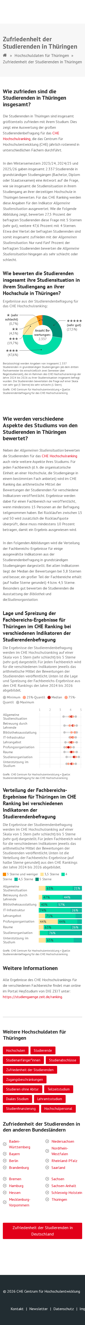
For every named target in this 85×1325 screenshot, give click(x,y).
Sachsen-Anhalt (63, 1185)
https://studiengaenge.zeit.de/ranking (32, 996)
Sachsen (57, 1178)
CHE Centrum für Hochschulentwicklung (48, 1291)
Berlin (13, 1160)
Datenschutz (63, 1308)
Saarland (58, 1167)
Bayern (14, 1153)
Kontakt (17, 1308)
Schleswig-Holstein (66, 1192)
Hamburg (16, 1185)
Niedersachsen (62, 1141)
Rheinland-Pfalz (64, 1160)
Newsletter (38, 1308)
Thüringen (59, 1199)
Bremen (15, 1178)
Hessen (15, 1192)
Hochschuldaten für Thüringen (41, 55)
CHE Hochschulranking (59, 455)
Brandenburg (19, 1167)
